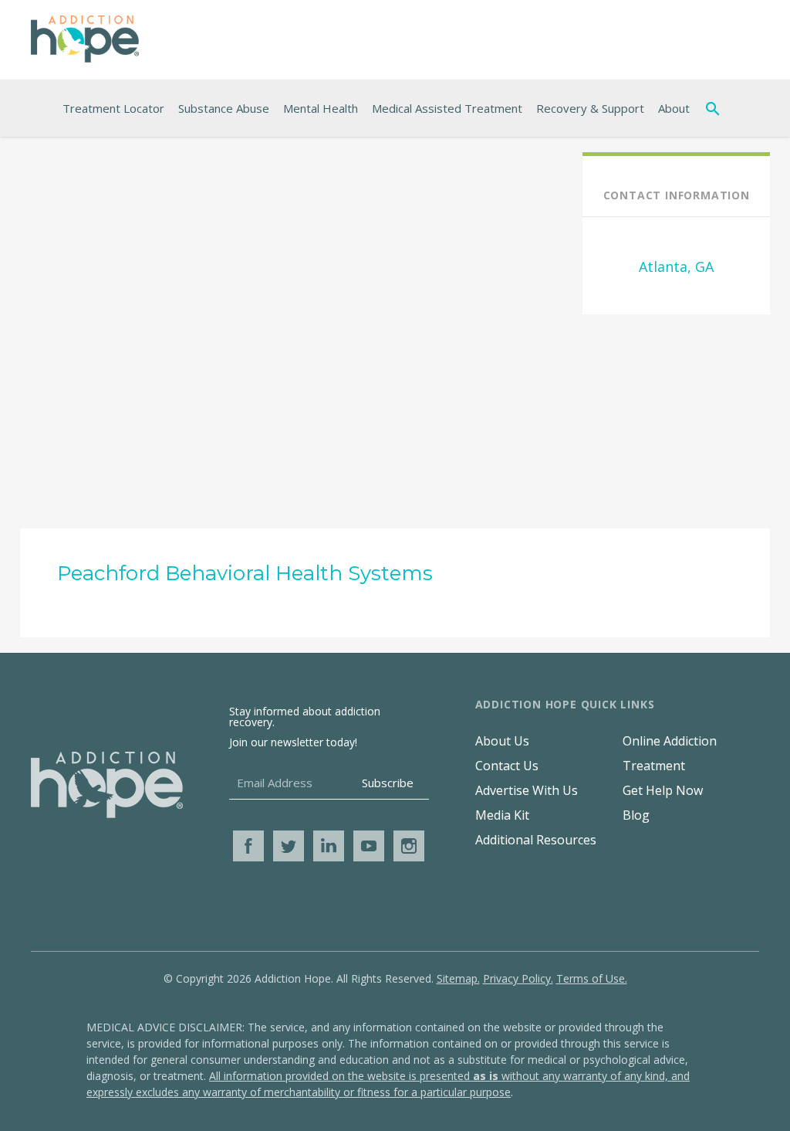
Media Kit (502, 815)
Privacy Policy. (518, 978)
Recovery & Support (590, 108)
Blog (636, 815)
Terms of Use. (591, 978)
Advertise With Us (526, 790)
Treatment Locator (113, 108)
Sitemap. (458, 978)
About (674, 108)
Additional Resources (535, 839)
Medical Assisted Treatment (447, 108)
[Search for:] (716, 108)
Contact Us (506, 765)
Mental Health (320, 108)
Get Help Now (663, 790)
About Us (502, 740)
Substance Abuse (223, 108)
